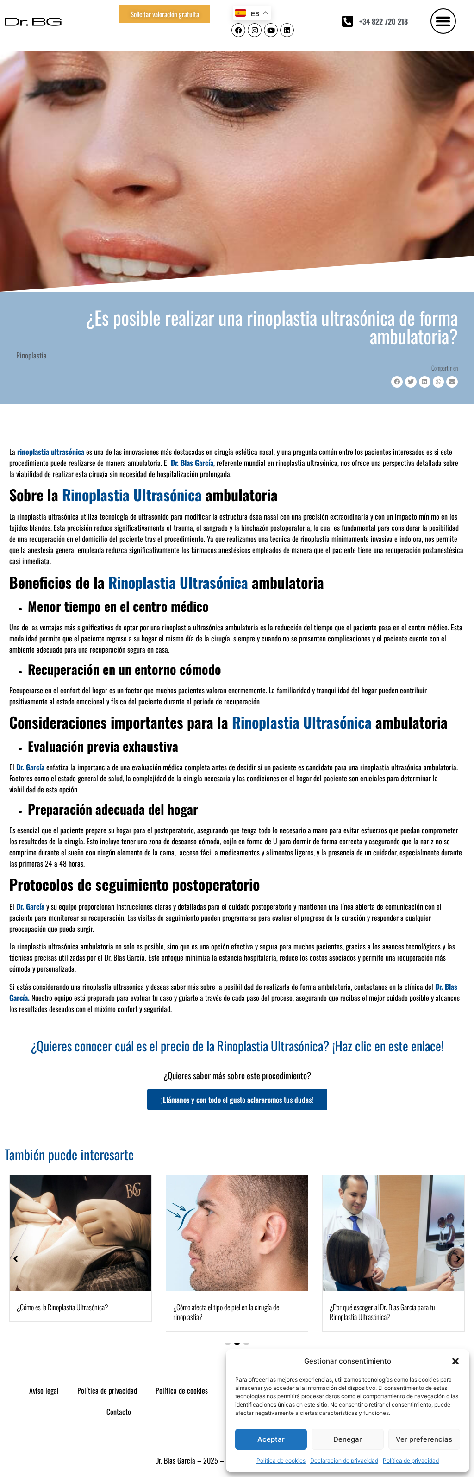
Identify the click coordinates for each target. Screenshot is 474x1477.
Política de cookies (281, 1460)
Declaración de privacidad (344, 1460)
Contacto (118, 1411)
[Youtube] (271, 30)
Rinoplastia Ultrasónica (130, 494)
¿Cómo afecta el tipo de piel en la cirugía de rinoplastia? (226, 1311)
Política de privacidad (411, 1460)
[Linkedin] (287, 30)
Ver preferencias (424, 1439)
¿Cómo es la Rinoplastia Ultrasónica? (62, 1307)
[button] (455, 1361)
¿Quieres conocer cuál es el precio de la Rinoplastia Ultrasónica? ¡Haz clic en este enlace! (237, 1045)
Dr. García (30, 767)
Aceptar (271, 1439)
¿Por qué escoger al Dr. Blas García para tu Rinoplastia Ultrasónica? (382, 1311)
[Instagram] (255, 30)
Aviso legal (44, 1390)
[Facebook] (238, 30)
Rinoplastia (31, 355)
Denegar (347, 1439)
